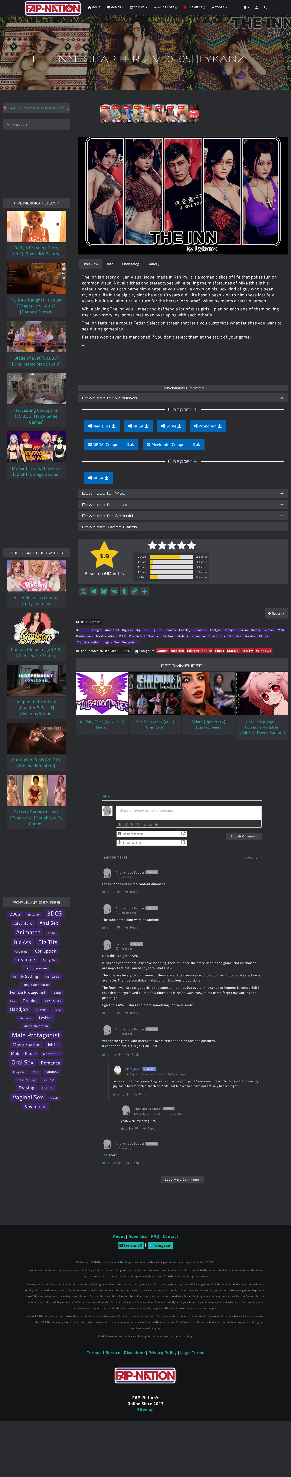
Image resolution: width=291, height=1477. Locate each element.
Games (162, 650)
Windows (263, 650)
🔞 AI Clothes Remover (35, 107)
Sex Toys (49, 1080)
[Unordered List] (150, 824)
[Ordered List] (144, 824)
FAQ (155, 1236)
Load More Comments (182, 1179)
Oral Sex (154, 636)
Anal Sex (49, 922)
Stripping (235, 636)
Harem (243, 630)
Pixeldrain (207, 426)
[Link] (156, 824)
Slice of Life (216, 636)
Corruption (45, 951)
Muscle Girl (137, 636)
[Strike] (138, 824)
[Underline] (132, 824)
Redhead (169, 636)
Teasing (250, 636)
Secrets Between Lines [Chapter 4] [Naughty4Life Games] (36, 817)
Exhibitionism (36, 968)
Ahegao (97, 630)
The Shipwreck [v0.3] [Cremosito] (155, 724)
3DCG (85, 630)
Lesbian (269, 630)
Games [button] (116, 7)
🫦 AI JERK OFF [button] (164, 7)
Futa (13, 1001)
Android (177, 650)
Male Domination (35, 1026)
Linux (219, 650)
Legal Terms (192, 1352)
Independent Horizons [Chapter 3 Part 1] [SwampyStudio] (36, 707)
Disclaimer (134, 1352)
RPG (35, 1072)
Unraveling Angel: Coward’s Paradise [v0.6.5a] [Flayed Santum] (261, 727)
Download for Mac (103, 493)
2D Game (33, 915)
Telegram (162, 1245)
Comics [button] (139, 7)
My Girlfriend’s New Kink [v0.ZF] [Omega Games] (36, 471)
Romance (198, 636)
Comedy (170, 630)
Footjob (215, 630)
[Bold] (120, 824)
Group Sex (53, 1000)
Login (110, 796)
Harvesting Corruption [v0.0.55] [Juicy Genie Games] (36, 416)
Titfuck (264, 636)
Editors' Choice (199, 650)
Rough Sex (19, 1072)
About (119, 1236)
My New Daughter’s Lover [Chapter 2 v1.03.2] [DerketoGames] (36, 306)
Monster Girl (52, 1054)
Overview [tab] (90, 263)
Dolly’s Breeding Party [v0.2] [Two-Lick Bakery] (36, 250)
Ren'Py (247, 650)
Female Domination (36, 984)
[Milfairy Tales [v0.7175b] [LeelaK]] (102, 693)
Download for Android (107, 515)
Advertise (138, 1236)
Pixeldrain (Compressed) (173, 444)
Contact (170, 1236)
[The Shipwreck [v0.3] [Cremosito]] (155, 693)
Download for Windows (109, 397)
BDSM (52, 933)
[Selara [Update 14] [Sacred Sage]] (208, 693)
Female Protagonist (27, 992)
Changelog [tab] (130, 263)
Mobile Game (23, 1053)
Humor (256, 630)
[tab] (183, 397)
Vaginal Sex (111, 642)
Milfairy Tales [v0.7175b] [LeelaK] (102, 724)
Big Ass (127, 630)
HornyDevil (158, 1114)
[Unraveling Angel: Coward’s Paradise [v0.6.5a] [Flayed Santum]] (262, 693)
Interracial (25, 1018)
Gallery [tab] (154, 263)
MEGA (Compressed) (111, 444)
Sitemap (145, 1409)
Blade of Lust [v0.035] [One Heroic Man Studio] (36, 361)
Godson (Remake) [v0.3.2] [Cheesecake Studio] (36, 652)
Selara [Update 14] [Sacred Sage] (208, 724)
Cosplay (184, 630)
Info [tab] (110, 263)
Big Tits (156, 630)
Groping (30, 1000)
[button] (265, 8)
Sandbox (52, 1071)
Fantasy (52, 976)
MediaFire (102, 426)
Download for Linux (104, 504)
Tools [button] (219, 7)
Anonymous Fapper (154, 1074)
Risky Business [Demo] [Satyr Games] (36, 600)
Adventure (22, 923)
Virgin (54, 1098)
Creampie (200, 630)
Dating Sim (49, 960)
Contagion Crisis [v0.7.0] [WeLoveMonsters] (36, 762)
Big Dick (142, 630)
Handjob (229, 630)
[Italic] (126, 824)
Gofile (171, 426)
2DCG (15, 914)
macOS (233, 650)
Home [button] (96, 7)
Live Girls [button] (195, 7)
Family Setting (25, 976)
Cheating (21, 951)
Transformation (88, 642)
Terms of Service (103, 1352)
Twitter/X (133, 1245)
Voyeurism (130, 642)
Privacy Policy (162, 1352)
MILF (122, 636)
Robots (183, 636)
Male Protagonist (36, 1035)
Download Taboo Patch (109, 526)
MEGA (138, 426)
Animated (112, 630)
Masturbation (106, 636)
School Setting (26, 1080)
